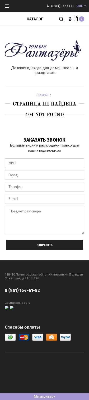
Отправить (45, 245)
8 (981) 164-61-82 (63, 6)
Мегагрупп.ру (44, 396)
